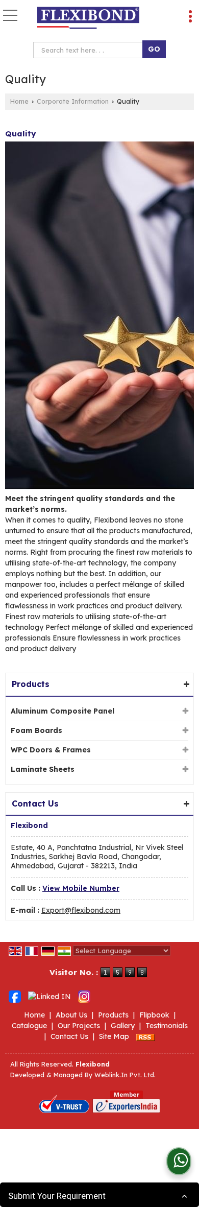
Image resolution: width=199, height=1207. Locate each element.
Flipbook (154, 1015)
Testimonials (166, 1025)
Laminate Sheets (42, 769)
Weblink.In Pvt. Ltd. (125, 1075)
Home (19, 101)
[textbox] (90, 50)
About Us (71, 1015)
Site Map (114, 1036)
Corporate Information (73, 101)
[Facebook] (15, 996)
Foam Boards (36, 730)
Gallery (123, 1025)
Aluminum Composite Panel (62, 711)
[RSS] (145, 1036)
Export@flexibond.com (80, 910)
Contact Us (69, 1036)
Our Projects (79, 1025)
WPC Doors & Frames (51, 749)
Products (30, 684)
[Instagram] (84, 996)
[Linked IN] (49, 996)
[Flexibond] (88, 18)
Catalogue (29, 1025)
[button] (80, 888)
